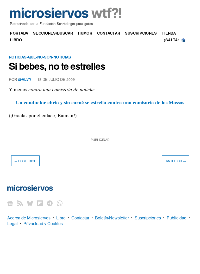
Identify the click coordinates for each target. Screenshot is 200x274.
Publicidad (176, 218)
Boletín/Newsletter (112, 218)
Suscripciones (141, 33)
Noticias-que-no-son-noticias (40, 57)
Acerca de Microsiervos (29, 218)
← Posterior (25, 161)
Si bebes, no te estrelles (57, 66)
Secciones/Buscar (53, 33)
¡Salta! (171, 39)
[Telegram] (50, 203)
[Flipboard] (40, 203)
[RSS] (20, 203)
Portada (19, 33)
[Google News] (10, 203)
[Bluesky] (30, 203)
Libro (16, 39)
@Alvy (25, 79)
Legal (12, 223)
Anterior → (175, 161)
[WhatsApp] (60, 203)
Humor (85, 33)
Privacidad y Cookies (43, 223)
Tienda (169, 33)
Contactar (108, 33)
